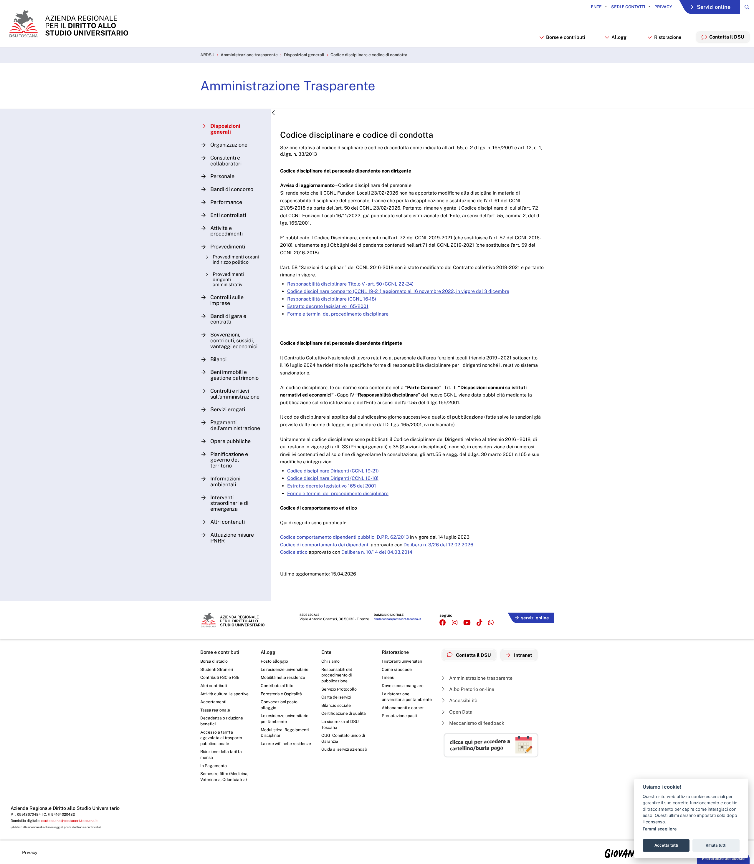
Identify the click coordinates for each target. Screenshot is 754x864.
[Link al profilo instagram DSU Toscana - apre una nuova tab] (454, 622)
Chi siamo (330, 661)
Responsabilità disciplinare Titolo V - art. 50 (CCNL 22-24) (350, 284)
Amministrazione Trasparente (287, 85)
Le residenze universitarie (284, 669)
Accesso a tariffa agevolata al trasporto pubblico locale (221, 738)
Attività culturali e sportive (224, 693)
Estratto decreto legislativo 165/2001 (327, 306)
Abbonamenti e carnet (403, 707)
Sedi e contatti (627, 6)
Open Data (460, 712)
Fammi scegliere (660, 828)
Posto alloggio (274, 661)
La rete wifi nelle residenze (286, 743)
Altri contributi (213, 685)
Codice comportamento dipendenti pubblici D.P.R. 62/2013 (345, 537)
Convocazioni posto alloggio (279, 704)
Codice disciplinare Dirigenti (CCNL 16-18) (332, 478)
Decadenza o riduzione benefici (221, 721)
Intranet (522, 655)
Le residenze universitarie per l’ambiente (284, 718)
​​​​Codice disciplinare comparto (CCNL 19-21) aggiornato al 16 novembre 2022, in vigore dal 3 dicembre (398, 291)
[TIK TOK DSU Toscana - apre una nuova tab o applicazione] (479, 622)
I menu (388, 677)
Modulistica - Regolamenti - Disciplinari (285, 732)
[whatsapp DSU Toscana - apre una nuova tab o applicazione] (491, 622)
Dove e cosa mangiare (403, 685)
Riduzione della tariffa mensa (221, 754)
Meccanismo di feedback (476, 723)
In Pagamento (213, 765)
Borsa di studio (214, 661)
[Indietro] (273, 113)
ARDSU (207, 54)
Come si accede (397, 669)
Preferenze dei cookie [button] (723, 858)
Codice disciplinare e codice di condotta (368, 54)
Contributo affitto (277, 685)
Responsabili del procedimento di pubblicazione (336, 675)
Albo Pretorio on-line (471, 689)
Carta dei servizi (336, 697)
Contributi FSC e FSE (219, 677)
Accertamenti (213, 701)
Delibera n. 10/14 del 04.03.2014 (376, 552)
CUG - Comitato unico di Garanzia (343, 738)
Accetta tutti (666, 845)
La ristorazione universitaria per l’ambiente (407, 696)
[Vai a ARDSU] (68, 23)
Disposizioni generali (304, 54)
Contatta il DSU (473, 655)
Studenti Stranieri (216, 669)
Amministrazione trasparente (249, 54)
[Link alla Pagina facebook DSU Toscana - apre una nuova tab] (442, 622)
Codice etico (293, 552)
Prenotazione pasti (399, 715)
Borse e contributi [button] (565, 37)
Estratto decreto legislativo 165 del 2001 (331, 486)
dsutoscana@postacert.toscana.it (397, 619)
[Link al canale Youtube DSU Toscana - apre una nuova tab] (467, 622)
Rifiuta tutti (716, 845)
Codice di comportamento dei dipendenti (325, 545)
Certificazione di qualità (343, 713)
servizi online (535, 617)
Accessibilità (462, 700)
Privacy (663, 6)
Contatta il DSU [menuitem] (726, 37)
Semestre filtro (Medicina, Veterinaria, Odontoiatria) (224, 776)
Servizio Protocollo (339, 689)
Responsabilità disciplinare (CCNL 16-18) (331, 299)
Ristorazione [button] (667, 37)
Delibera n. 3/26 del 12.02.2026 (438, 545)
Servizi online (713, 7)
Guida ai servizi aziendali (344, 749)
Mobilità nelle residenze (283, 677)
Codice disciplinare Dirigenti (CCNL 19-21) (333, 471)
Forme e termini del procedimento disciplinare (337, 314)
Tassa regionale (215, 710)
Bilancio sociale (336, 705)
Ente (596, 6)
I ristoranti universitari (402, 661)
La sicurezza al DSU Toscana (340, 724)
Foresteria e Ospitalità (281, 693)
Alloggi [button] (619, 37)
